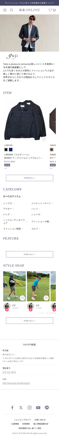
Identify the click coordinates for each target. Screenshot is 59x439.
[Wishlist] (50, 10)
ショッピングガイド (22, 419)
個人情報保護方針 (40, 423)
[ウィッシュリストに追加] (44, 139)
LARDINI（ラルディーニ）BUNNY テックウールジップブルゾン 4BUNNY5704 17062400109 (22, 156)
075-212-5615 (9, 372)
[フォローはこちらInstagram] (29, 407)
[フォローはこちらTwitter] (21, 407)
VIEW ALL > (29, 178)
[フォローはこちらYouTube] (38, 407)
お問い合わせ (40, 419)
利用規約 (26, 423)
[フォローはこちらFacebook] (12, 407)
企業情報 (15, 423)
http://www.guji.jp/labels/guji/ (16, 383)
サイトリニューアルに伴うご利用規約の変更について (29, 3)
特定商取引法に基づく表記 (30, 428)
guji (13, 305)
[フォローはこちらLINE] (47, 407)
